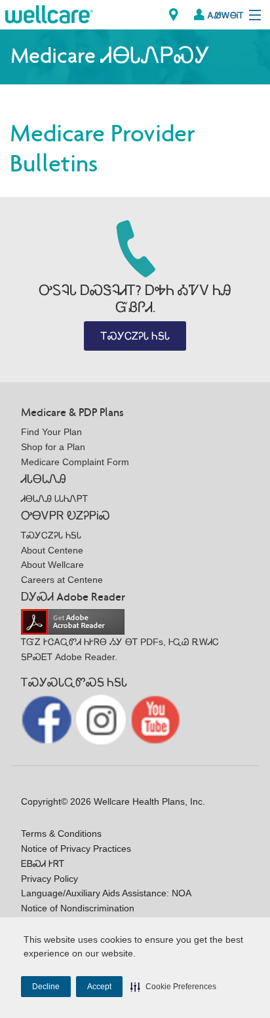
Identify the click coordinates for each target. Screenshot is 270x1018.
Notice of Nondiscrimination (77, 908)
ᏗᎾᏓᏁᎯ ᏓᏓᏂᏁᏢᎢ (54, 498)
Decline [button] (46, 986)
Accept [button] (99, 986)
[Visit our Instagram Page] (102, 718)
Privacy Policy (49, 878)
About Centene (52, 550)
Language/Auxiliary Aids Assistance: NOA (106, 893)
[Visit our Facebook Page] (47, 718)
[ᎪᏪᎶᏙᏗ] (173, 15)
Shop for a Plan (53, 447)
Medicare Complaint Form (75, 462)
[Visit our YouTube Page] (155, 718)
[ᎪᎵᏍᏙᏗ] (49, 13)
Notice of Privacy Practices (76, 848)
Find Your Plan (51, 432)
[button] (173, 986)
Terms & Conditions (61, 833)
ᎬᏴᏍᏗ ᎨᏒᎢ (42, 863)
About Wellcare (52, 564)
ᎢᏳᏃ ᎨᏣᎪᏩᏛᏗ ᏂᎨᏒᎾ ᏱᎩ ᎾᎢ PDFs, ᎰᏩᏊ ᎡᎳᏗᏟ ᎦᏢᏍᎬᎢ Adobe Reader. (120, 649)
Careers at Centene (62, 579)
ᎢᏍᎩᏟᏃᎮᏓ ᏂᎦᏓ (135, 336)
